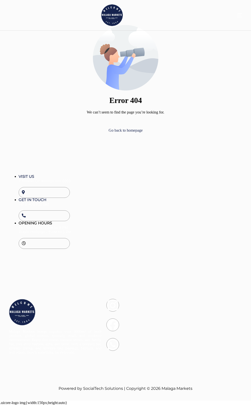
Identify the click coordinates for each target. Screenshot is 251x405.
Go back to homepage (126, 130)
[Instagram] (112, 305)
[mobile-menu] (231, 15)
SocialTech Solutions (103, 388)
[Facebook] (112, 324)
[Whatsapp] (112, 344)
